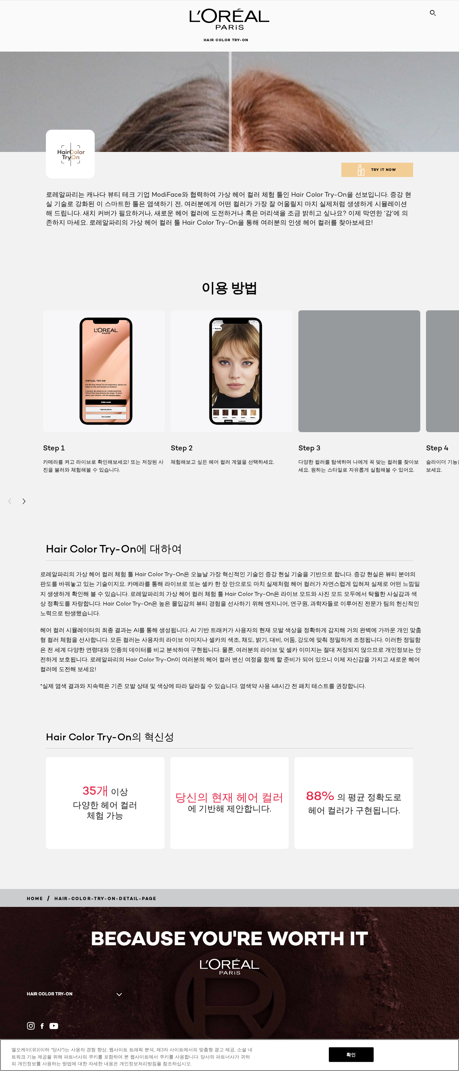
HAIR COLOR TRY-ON (226, 40)
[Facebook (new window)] (42, 1026)
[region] (229, 1055)
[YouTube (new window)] (53, 1026)
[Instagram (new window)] (31, 1026)
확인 (351, 1054)
